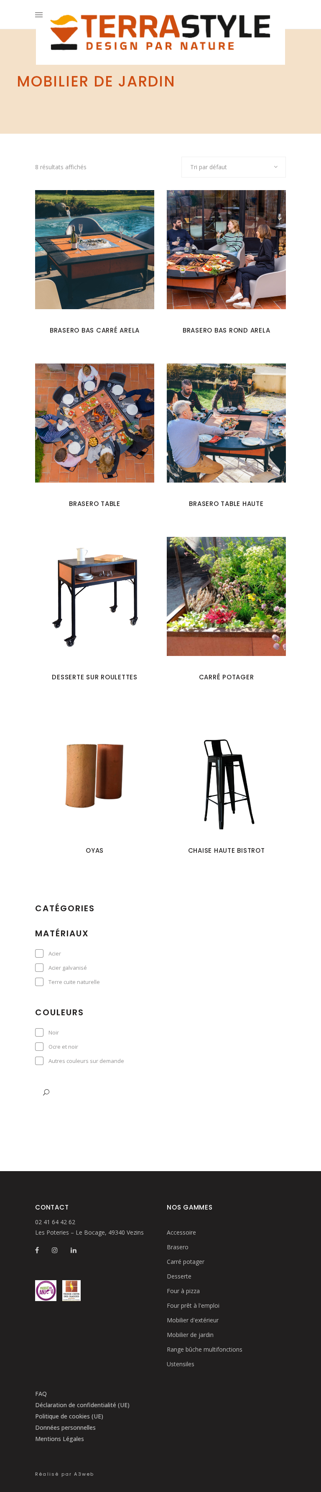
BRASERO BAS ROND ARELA (226, 330)
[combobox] (233, 167)
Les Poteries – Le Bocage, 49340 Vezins (89, 1232)
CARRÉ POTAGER (226, 677)
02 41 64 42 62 (55, 1222)
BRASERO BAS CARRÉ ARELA (95, 330)
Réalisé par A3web (64, 1474)
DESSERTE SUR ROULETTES (95, 677)
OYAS (95, 850)
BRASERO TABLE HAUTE (226, 503)
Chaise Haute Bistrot (226, 850)
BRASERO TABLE (94, 503)
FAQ (41, 1394)
